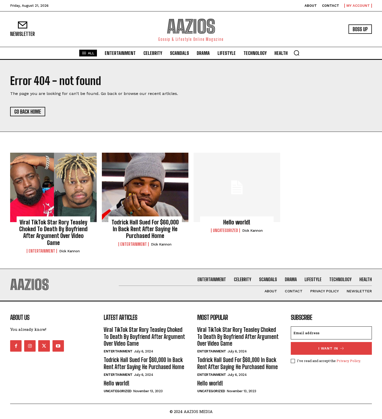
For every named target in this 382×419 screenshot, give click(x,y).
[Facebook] (16, 346)
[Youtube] (58, 346)
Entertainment (42, 251)
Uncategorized (225, 230)
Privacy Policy (348, 360)
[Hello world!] (237, 187)
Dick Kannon (69, 251)
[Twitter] (44, 346)
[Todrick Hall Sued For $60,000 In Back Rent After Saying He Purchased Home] (145, 187)
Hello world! (236, 222)
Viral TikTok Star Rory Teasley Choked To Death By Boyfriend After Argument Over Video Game (53, 232)
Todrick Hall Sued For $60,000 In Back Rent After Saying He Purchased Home (145, 229)
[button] (296, 53)
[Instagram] (30, 346)
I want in (328, 348)
